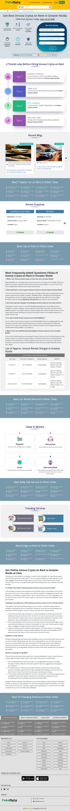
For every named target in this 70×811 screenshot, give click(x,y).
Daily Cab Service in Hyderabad (42, 495)
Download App (47, 2)
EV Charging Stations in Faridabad (58, 706)
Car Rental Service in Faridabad (57, 408)
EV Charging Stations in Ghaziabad (13, 710)
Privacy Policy (8, 751)
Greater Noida (15, 11)
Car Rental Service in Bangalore (28, 404)
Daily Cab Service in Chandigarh (57, 487)
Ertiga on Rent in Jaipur (58, 558)
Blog (9, 745)
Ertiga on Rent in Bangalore (27, 551)
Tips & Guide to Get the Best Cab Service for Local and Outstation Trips (19, 171)
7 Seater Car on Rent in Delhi (43, 191)
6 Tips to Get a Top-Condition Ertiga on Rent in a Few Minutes (49, 168)
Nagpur (44, 760)
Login (56, 2)
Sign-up (62, 2)
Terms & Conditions (25, 751)
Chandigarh (44, 757)
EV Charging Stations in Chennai (13, 706)
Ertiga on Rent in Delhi (43, 554)
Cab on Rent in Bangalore (26, 251)
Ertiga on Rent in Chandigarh (56, 551)
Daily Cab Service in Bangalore (27, 487)
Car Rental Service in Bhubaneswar (42, 404)
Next (66, 158)
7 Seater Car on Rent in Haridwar (42, 731)
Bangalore (44, 751)
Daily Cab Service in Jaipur (57, 495)
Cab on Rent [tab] (45, 717)
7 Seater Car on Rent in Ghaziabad (13, 196)
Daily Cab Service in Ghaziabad (13, 495)
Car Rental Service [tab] (60, 717)
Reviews (25, 745)
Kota (60, 768)
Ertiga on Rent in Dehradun (27, 555)
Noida (60, 751)
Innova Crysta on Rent (28, 11)
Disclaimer (8, 754)
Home (8, 742)
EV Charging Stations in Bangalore (28, 702)
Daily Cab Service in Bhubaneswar (42, 487)
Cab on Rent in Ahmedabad (12, 251)
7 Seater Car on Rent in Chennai (13, 191)
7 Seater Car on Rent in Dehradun (28, 191)
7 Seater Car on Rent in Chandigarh (58, 187)
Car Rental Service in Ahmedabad (13, 404)
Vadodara (60, 763)
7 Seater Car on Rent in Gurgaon (28, 196)
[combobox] (52, 29)
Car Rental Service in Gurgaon (28, 412)
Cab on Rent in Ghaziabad (12, 260)
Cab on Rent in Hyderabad (41, 260)
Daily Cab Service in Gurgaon (27, 495)
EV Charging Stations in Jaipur (58, 710)
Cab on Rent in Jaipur (58, 259)
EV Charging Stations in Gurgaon (28, 710)
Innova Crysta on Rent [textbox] (47, 30)
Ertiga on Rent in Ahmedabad (12, 551)
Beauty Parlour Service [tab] (29, 717)
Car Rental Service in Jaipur (57, 412)
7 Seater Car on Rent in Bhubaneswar (43, 187)
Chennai (44, 766)
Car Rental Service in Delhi (42, 408)
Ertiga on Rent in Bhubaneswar (41, 551)
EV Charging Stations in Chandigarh (58, 702)
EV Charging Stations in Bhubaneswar (43, 702)
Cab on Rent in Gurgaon (26, 260)
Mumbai (60, 742)
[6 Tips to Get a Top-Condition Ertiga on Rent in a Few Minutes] (50, 152)
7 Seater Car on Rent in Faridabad (58, 191)
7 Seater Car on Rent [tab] (10, 717)
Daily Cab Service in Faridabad (57, 491)
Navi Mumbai (60, 748)
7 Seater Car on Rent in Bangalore (28, 187)
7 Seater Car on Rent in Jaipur (58, 196)
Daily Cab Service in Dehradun (27, 491)
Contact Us (25, 748)
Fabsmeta (29, 808)
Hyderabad (60, 760)
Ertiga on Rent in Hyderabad (41, 559)
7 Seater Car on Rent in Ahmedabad (13, 187)
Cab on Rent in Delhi (42, 255)
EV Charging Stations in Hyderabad (43, 710)
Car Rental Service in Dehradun (28, 408)
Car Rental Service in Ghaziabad (13, 412)
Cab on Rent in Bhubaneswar (41, 251)
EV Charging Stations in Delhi (43, 706)
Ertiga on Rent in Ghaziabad (12, 559)
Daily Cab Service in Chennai (13, 491)
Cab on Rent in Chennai (12, 255)
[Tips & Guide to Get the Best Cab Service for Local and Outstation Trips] (20, 152)
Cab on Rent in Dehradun (26, 255)
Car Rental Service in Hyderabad (42, 412)
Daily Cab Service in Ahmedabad (13, 487)
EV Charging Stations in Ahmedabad (13, 702)
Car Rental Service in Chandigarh (57, 404)
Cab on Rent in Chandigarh (56, 251)
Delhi (22, 7)
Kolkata (44, 763)
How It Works (8, 748)
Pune (44, 745)
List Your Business (34, 2)
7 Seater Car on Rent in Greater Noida (8, 731)
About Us (25, 742)
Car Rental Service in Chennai (13, 408)
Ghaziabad (44, 754)
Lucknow (60, 757)
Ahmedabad (44, 768)
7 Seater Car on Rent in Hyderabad (43, 196)
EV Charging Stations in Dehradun (28, 706)
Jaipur (44, 748)
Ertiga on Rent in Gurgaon (27, 559)
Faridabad (60, 754)
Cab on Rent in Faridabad (56, 255)
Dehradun (60, 766)
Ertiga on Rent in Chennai (12, 555)
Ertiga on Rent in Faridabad (56, 555)
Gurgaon (60, 745)
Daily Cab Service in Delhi (42, 491)
